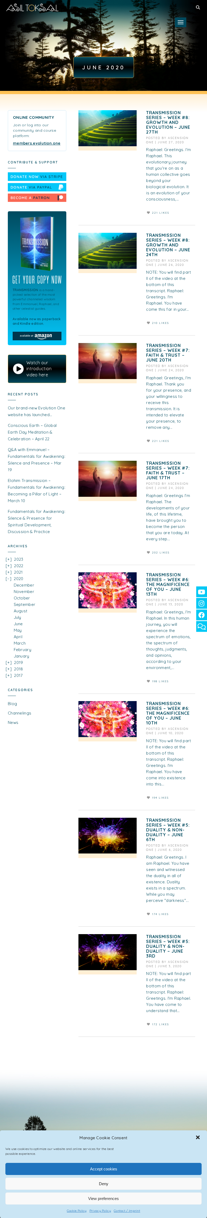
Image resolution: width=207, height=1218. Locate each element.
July (17, 617)
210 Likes (160, 323)
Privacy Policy (100, 1211)
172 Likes (160, 1024)
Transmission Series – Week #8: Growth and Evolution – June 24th (168, 245)
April (18, 636)
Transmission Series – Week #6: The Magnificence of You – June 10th (168, 713)
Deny (103, 1183)
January (21, 656)
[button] (198, 1138)
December (24, 585)
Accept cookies (103, 1169)
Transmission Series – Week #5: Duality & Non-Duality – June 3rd (168, 946)
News (13, 722)
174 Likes (160, 914)
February (22, 649)
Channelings (19, 713)
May (18, 630)
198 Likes (160, 681)
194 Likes (160, 797)
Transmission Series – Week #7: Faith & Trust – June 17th (168, 470)
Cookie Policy (77, 1211)
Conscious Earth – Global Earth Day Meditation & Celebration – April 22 (32, 432)
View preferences (103, 1198)
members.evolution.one (36, 143)
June (18, 623)
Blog (12, 703)
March (20, 643)
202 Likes (161, 552)
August (20, 610)
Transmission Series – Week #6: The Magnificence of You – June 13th (168, 584)
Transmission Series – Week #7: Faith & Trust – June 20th (168, 352)
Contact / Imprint (127, 1211)
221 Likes (160, 213)
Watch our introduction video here (39, 369)
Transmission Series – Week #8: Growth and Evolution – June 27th (168, 122)
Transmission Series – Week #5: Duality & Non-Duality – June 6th (168, 830)
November (24, 591)
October (22, 598)
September (25, 604)
